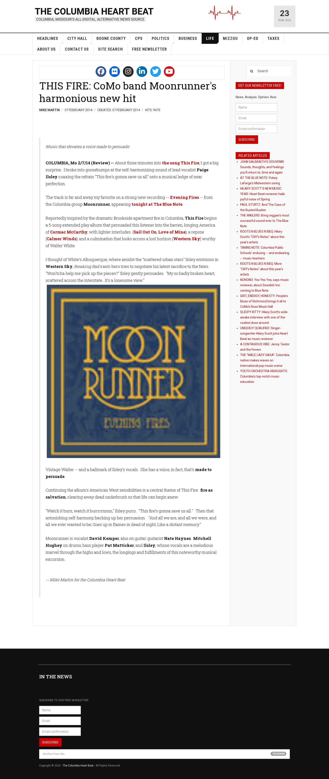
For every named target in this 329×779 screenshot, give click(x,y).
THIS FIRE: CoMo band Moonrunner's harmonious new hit (127, 92)
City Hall (77, 38)
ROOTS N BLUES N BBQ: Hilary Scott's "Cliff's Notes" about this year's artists (262, 237)
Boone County (111, 38)
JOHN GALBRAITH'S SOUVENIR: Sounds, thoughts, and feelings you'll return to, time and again (262, 167)
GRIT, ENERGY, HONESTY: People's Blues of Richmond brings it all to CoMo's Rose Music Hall (264, 301)
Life (210, 38)
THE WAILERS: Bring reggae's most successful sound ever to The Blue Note (264, 221)
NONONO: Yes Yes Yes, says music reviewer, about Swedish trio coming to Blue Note (264, 285)
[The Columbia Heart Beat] (95, 14)
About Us (46, 49)
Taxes (273, 38)
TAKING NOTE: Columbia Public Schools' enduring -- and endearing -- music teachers (264, 253)
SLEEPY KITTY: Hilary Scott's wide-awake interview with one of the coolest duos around (264, 317)
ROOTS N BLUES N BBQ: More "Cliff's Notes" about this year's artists (261, 269)
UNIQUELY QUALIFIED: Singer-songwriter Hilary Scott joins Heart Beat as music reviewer (264, 333)
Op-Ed (252, 38)
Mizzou (230, 38)
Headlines (47, 38)
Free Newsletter (149, 49)
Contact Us (77, 49)
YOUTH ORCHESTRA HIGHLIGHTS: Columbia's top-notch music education (264, 376)
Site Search (110, 49)
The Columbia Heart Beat (78, 765)
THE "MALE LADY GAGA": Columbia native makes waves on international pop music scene (264, 360)
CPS (139, 38)
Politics (160, 38)
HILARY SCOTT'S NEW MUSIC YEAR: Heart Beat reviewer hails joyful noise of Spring (262, 194)
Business (188, 38)
